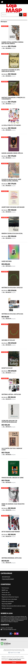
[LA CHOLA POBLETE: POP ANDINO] (13, 120)
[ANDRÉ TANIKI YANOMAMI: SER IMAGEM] (13, 202)
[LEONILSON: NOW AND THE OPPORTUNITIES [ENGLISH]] (13, 416)
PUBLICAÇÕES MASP (8, 579)
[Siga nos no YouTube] (15, 633)
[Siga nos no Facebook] (11, 633)
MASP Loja (5, 590)
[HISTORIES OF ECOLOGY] (13, 335)
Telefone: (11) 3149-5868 (7, 628)
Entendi (14, 662)
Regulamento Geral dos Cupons (10, 597)
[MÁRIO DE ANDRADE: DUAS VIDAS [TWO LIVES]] (13, 499)
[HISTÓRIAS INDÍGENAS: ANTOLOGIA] (13, 552)
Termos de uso (6, 592)
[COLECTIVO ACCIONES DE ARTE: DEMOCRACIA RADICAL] (13, 65)
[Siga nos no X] (13, 633)
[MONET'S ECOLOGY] (13, 363)
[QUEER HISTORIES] (13, 256)
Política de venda (6, 594)
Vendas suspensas (7, 608)
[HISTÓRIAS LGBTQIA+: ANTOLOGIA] (13, 389)
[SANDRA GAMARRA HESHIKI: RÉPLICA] (13, 148)
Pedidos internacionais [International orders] (13, 606)
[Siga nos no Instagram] (17, 633)
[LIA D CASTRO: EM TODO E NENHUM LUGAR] (13, 444)
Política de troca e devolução (9, 599)
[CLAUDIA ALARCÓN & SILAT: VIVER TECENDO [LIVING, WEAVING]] (13, 175)
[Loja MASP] (14, 8)
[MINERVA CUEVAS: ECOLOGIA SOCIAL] (13, 228)
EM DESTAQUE (6, 577)
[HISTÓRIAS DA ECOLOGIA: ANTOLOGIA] (13, 308)
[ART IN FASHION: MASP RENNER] (13, 526)
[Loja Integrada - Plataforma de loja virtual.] (14, 652)
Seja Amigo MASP (7, 603)
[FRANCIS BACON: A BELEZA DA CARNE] (13, 472)
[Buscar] (20, 14)
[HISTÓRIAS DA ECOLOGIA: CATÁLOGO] (13, 282)
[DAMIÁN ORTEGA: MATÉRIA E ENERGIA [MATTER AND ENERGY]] (13, 38)
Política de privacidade (8, 601)
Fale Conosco (5, 588)
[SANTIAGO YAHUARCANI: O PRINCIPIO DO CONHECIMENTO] (13, 93)
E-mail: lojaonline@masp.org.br (9, 629)
